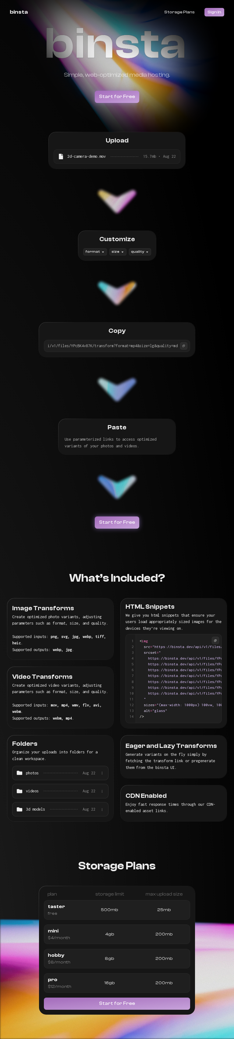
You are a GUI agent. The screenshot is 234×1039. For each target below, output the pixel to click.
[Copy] (183, 346)
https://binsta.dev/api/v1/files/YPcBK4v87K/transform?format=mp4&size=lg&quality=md (90, 345)
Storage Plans (179, 12)
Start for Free (117, 96)
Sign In (214, 12)
